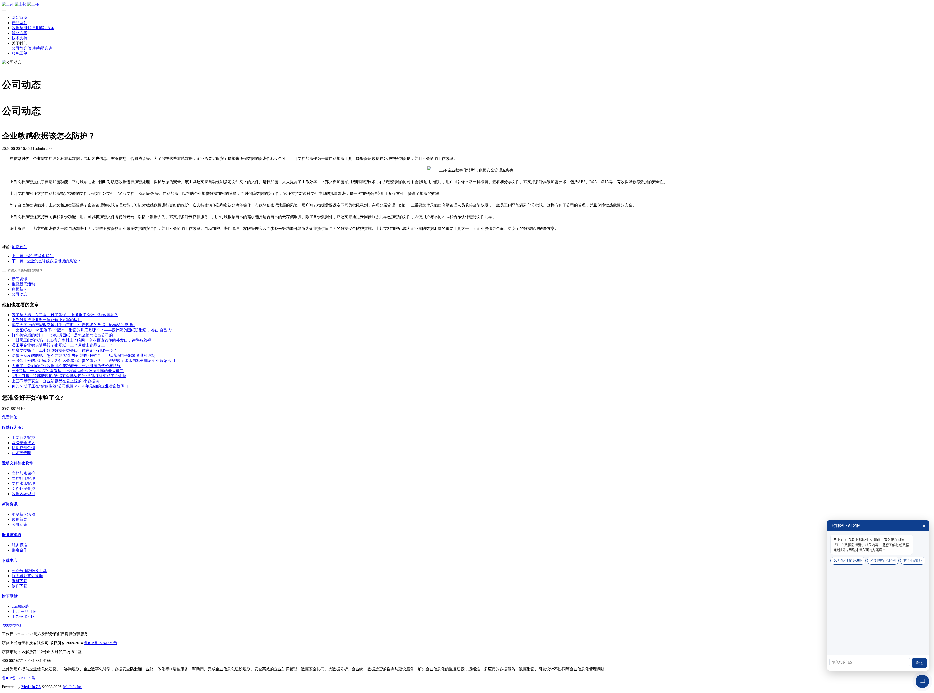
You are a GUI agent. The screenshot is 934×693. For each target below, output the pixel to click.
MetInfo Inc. (72, 687)
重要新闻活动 (23, 284)
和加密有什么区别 (883, 560)
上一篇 (33, 256)
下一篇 (46, 261)
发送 (919, 663)
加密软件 (19, 247)
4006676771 (11, 625)
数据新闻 (19, 289)
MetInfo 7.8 (31, 687)
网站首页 (19, 18)
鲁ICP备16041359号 (100, 643)
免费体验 (10, 417)
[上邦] (467, 4)
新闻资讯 (19, 279)
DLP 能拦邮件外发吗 (848, 560)
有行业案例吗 (912, 560)
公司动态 (19, 294)
